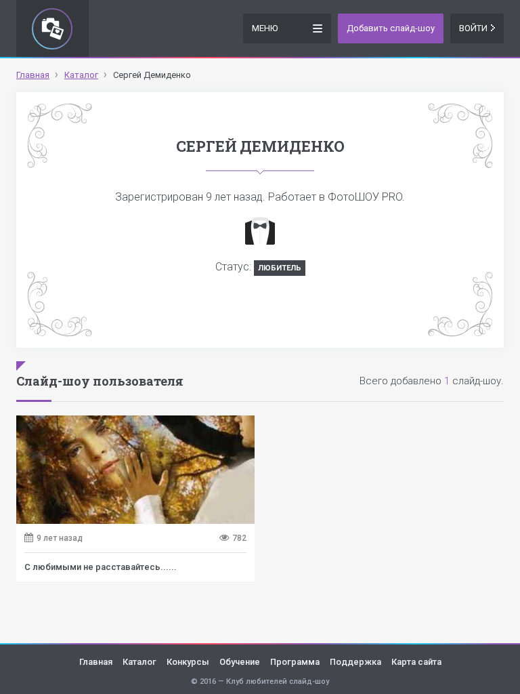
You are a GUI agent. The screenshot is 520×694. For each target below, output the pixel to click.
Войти (473, 28)
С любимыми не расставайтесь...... (100, 567)
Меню (265, 28)
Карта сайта (416, 662)
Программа (295, 662)
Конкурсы (188, 662)
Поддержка (355, 662)
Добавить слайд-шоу (391, 28)
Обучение (239, 662)
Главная (95, 662)
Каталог (139, 662)
